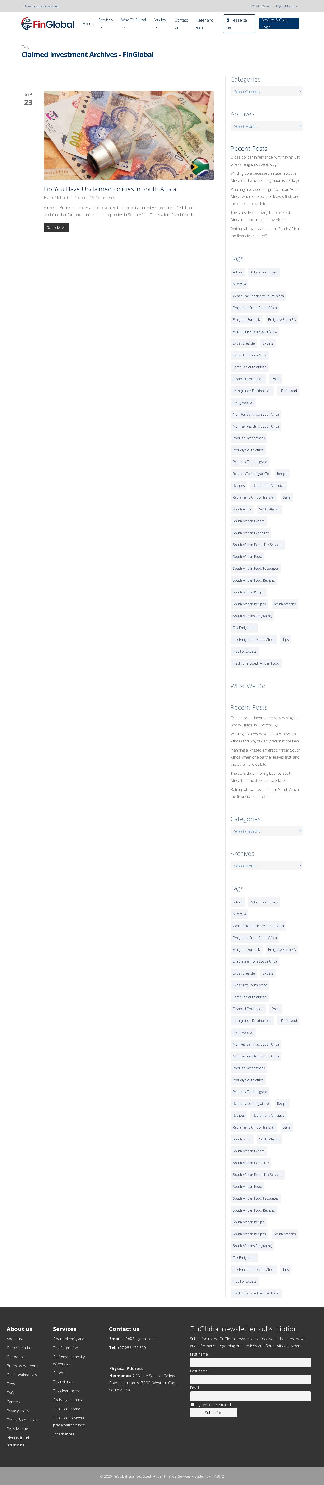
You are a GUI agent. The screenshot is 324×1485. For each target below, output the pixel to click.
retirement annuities (268, 485)
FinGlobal (57, 197)
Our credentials (19, 1347)
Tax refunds (63, 1382)
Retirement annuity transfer (254, 497)
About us (14, 1338)
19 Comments (102, 197)
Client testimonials (22, 1374)
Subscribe (213, 1412)
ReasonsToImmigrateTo (251, 473)
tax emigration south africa (254, 639)
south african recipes (249, 604)
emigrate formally (246, 319)
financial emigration (248, 379)
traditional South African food (256, 663)
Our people (16, 1356)
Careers (13, 1401)
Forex (58, 1373)
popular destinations (249, 438)
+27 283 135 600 (131, 1347)
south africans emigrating (252, 616)
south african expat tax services (257, 544)
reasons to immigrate (250, 462)
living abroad (243, 402)
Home (28, 6)
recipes (239, 485)
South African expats (248, 521)
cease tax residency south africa (258, 296)
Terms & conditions (23, 1419)
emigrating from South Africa (255, 331)
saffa (287, 497)
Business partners (22, 1365)
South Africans (285, 604)
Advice (238, 272)
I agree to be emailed (213, 1404)
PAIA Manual (18, 1428)
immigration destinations (252, 390)
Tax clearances (66, 1391)
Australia (239, 284)
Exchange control (68, 1400)
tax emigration (244, 627)
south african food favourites (256, 568)
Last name (199, 1371)
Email (194, 1387)
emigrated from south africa (255, 307)
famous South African (249, 367)
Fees (11, 1383)
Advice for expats (264, 272)
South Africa (242, 509)
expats (268, 343)
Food (275, 379)
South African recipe (248, 592)
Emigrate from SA (282, 319)
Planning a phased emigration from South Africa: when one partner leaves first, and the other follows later (265, 196)
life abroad (288, 390)
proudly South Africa (248, 450)
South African (269, 509)
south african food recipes (254, 580)
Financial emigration (70, 1338)
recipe (282, 473)
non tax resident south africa (256, 426)
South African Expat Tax (251, 533)
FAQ (10, 1392)
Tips (286, 639)
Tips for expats (244, 651)
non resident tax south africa (256, 414)
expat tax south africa (250, 355)
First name (199, 1354)
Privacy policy (18, 1410)
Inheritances (63, 1434)
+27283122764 (260, 6)
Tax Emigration (65, 1347)
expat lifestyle (244, 343)
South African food (247, 556)
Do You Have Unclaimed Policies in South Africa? (111, 189)
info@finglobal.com (285, 6)
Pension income (66, 1409)
